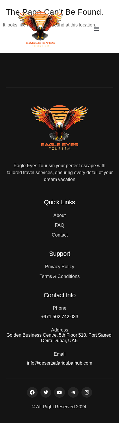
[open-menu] (96, 29)
